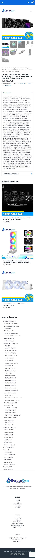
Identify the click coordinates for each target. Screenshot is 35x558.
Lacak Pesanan (17, 521)
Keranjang (17, 507)
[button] (28, 3)
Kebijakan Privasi (17, 527)
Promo (17, 502)
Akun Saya (17, 505)
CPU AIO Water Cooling (22, 68)
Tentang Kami (17, 518)
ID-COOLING (8, 85)
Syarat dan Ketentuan (17, 523)
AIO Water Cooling (10, 68)
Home (3, 68)
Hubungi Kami (17, 520)
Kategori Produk (17, 504)
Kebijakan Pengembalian (17, 525)
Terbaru (17, 500)
